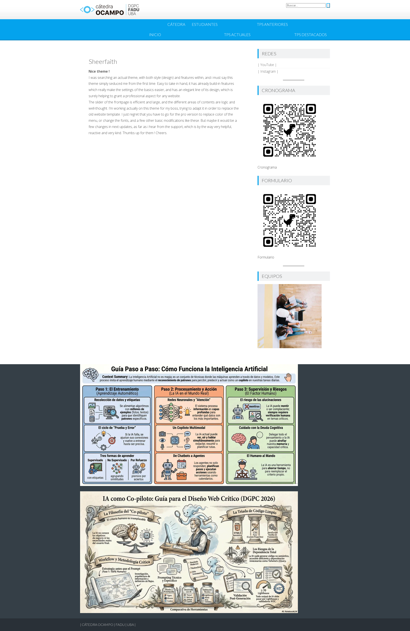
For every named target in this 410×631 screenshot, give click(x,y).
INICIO (155, 34)
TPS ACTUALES (237, 34)
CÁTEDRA (176, 24)
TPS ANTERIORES (272, 24)
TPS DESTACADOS (310, 34)
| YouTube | (267, 64)
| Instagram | (268, 71)
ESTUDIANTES (205, 24)
